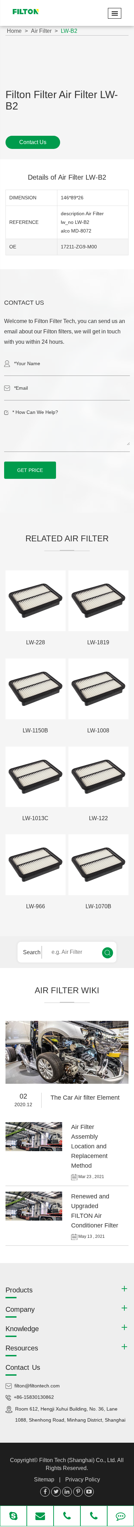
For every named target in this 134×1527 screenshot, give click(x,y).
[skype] (13, 1516)
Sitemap (44, 1479)
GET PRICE (30, 470)
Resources (21, 1348)
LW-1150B (35, 730)
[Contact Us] (121, 1516)
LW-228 (35, 642)
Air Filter (41, 31)
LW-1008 (98, 730)
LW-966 (35, 906)
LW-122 (98, 818)
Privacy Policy (82, 1479)
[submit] (107, 952)
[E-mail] (40, 1516)
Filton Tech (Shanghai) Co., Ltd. (78, 1460)
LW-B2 (69, 31)
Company (20, 1309)
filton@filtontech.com (37, 1385)
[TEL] (67, 1516)
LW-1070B (98, 906)
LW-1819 (98, 642)
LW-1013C (35, 818)
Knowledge (22, 1328)
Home (14, 31)
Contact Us (32, 142)
